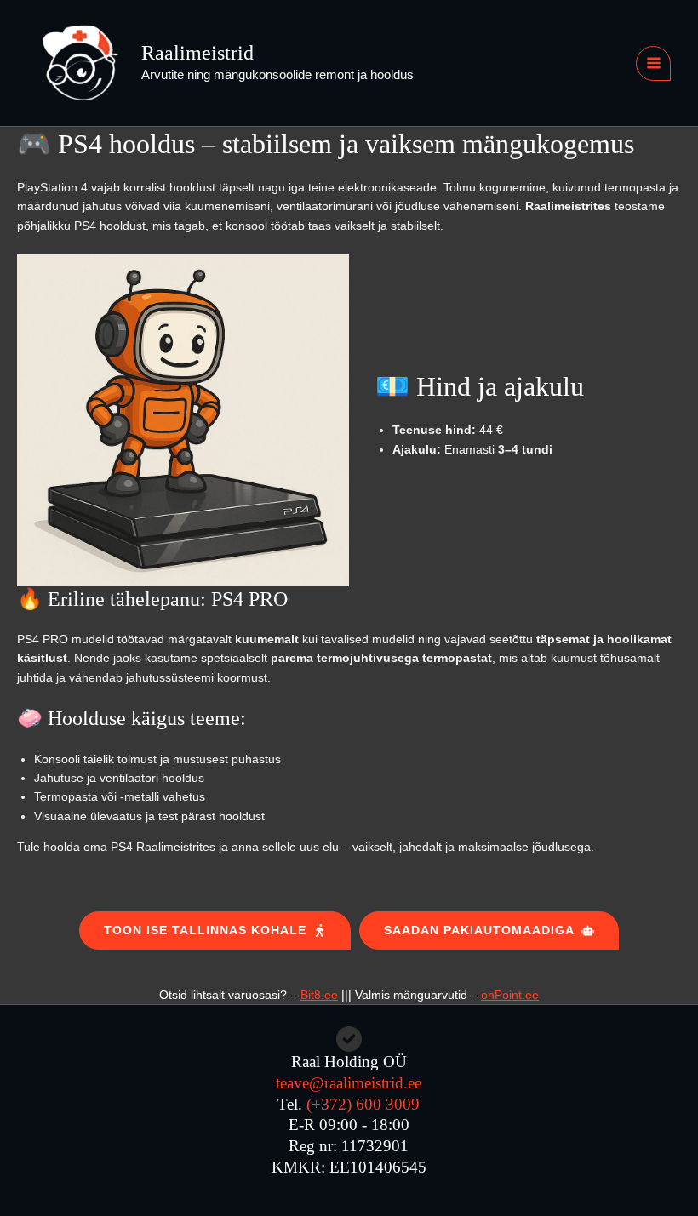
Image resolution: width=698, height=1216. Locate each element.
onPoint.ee (510, 995)
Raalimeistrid (197, 53)
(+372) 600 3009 (363, 1104)
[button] (215, 930)
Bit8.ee (319, 995)
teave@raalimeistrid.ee (348, 1083)
